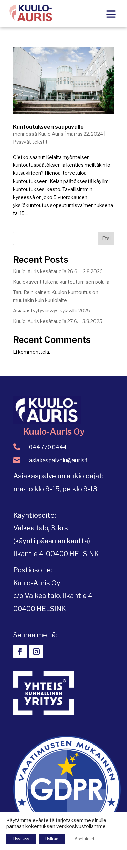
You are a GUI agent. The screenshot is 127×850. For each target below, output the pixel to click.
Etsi (106, 238)
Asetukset (84, 838)
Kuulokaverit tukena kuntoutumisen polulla (61, 282)
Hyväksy (21, 838)
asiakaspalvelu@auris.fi (59, 460)
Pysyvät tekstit (30, 142)
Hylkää (51, 838)
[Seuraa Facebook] (20, 651)
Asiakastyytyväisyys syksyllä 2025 (51, 310)
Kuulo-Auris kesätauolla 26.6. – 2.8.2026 (58, 271)
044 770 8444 (48, 447)
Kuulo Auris (50, 134)
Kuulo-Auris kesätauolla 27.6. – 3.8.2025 (57, 321)
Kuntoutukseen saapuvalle (48, 127)
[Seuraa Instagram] (36, 651)
